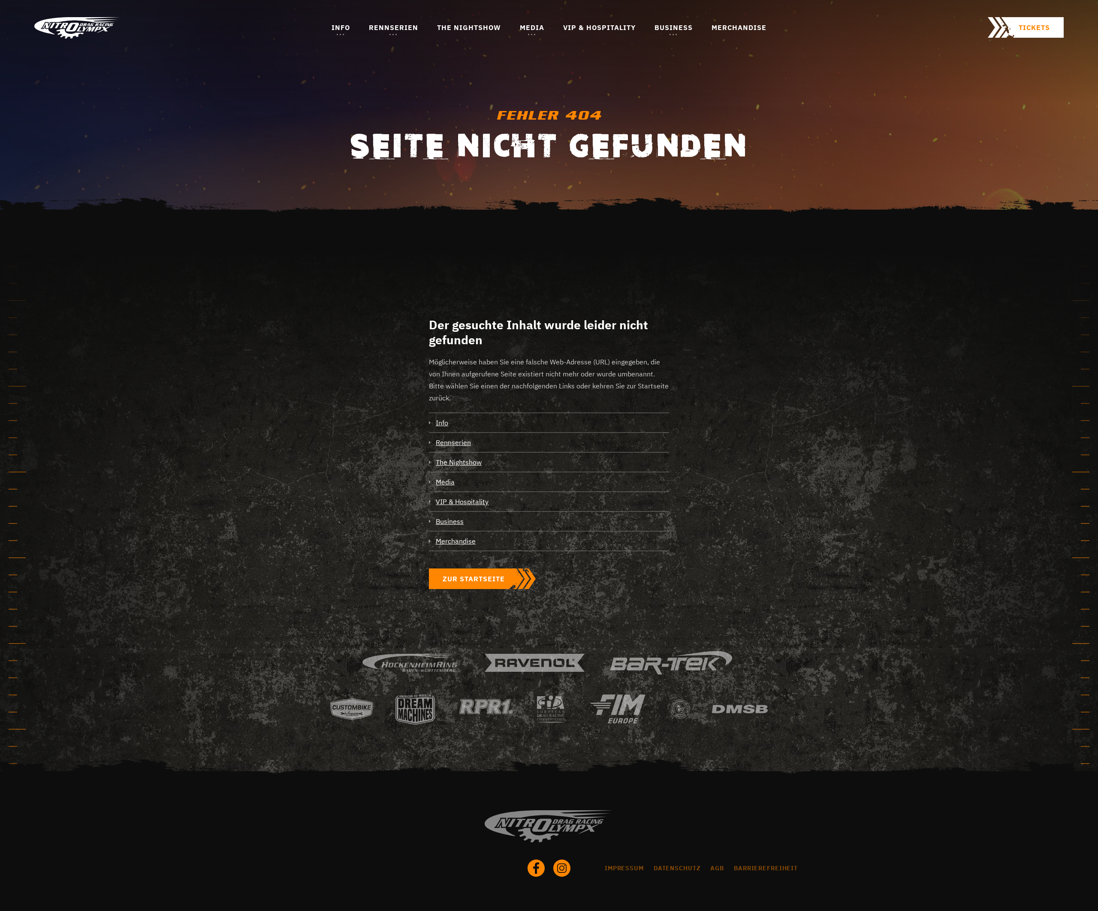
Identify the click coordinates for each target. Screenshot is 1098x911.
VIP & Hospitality (599, 27)
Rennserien (393, 27)
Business (674, 27)
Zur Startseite (474, 578)
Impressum (624, 868)
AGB (717, 868)
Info (341, 27)
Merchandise (739, 27)
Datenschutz (677, 868)
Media (532, 27)
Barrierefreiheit (766, 868)
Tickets (1034, 27)
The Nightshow (469, 27)
